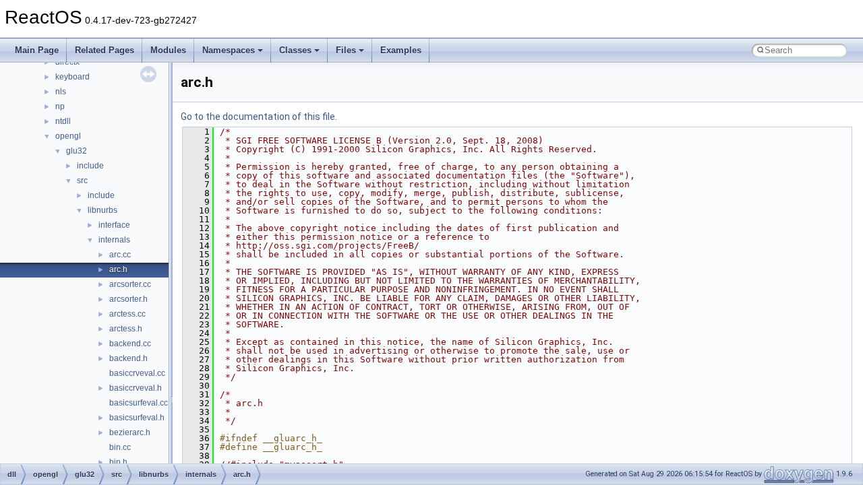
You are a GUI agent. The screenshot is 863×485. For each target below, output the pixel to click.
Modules (168, 50)
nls (60, 91)
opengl (68, 136)
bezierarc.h (129, 432)
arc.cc (120, 254)
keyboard (72, 77)
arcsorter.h (128, 299)
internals (114, 240)
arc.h (118, 269)
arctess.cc (127, 314)
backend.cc (130, 343)
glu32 (76, 151)
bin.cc (120, 447)
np (60, 106)
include (90, 165)
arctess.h (125, 328)
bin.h (118, 462)
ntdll (63, 121)
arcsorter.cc (130, 284)
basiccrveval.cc (137, 373)
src (82, 180)
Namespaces (228, 50)
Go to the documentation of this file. (259, 116)
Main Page (37, 50)
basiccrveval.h (135, 388)
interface (114, 225)
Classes (295, 50)
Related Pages (104, 50)
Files (346, 50)
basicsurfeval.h (137, 417)
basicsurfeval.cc (138, 403)
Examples (400, 50)
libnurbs (102, 210)
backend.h (128, 358)
